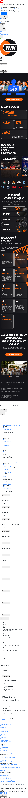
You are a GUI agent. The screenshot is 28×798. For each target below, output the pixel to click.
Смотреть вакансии (14, 99)
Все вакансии (14, 354)
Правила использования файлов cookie (10, 11)
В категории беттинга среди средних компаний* (17, 117)
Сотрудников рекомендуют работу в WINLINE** (20, 127)
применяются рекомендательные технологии (12, 784)
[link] (2, 28)
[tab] (3, 70)
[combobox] (3, 795)
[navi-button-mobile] (1, 36)
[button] (1, 31)
